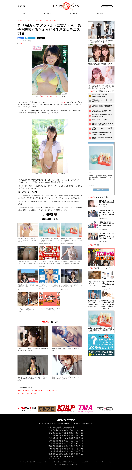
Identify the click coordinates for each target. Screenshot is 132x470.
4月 (63, 429)
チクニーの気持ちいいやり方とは (100, 119)
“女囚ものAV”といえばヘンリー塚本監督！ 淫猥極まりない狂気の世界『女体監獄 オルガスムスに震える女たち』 (33, 378)
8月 (53, 429)
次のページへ (55, 214)
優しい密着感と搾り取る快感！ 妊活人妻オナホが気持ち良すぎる (102, 115)
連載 (19, 390)
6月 (58, 429)
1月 (70, 429)
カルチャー (20, 41)
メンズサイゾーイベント (53, 390)
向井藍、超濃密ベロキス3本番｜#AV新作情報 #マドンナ (102, 100)
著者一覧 (29, 462)
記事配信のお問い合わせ (68, 462)
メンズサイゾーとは (22, 462)
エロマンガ (26, 390)
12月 (54, 430)
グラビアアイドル (23, 43)
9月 (62, 430)
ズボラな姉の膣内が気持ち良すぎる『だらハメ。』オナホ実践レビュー (102, 133)
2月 (68, 429)
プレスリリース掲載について (108, 462)
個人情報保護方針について (88, 462)
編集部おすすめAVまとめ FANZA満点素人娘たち (102, 138)
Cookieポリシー (97, 462)
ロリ (30, 43)
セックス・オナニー (37, 390)
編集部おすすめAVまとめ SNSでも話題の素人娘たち (102, 128)
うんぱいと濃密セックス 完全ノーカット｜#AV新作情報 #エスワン (102, 95)
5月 (61, 429)
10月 (60, 430)
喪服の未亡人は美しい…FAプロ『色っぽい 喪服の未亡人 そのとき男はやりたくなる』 (102, 124)
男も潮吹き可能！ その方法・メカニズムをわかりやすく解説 (94, 302)
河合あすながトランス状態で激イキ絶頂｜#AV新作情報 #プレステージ (102, 110)
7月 (56, 429)
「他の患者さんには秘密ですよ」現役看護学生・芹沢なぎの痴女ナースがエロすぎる (102, 106)
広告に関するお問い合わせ (57, 462)
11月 (57, 430)
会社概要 (33, 462)
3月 (66, 429)
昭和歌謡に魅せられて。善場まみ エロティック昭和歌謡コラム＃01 (106, 202)
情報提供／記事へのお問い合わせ (43, 462)
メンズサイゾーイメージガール (27, 393)
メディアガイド (77, 462)
